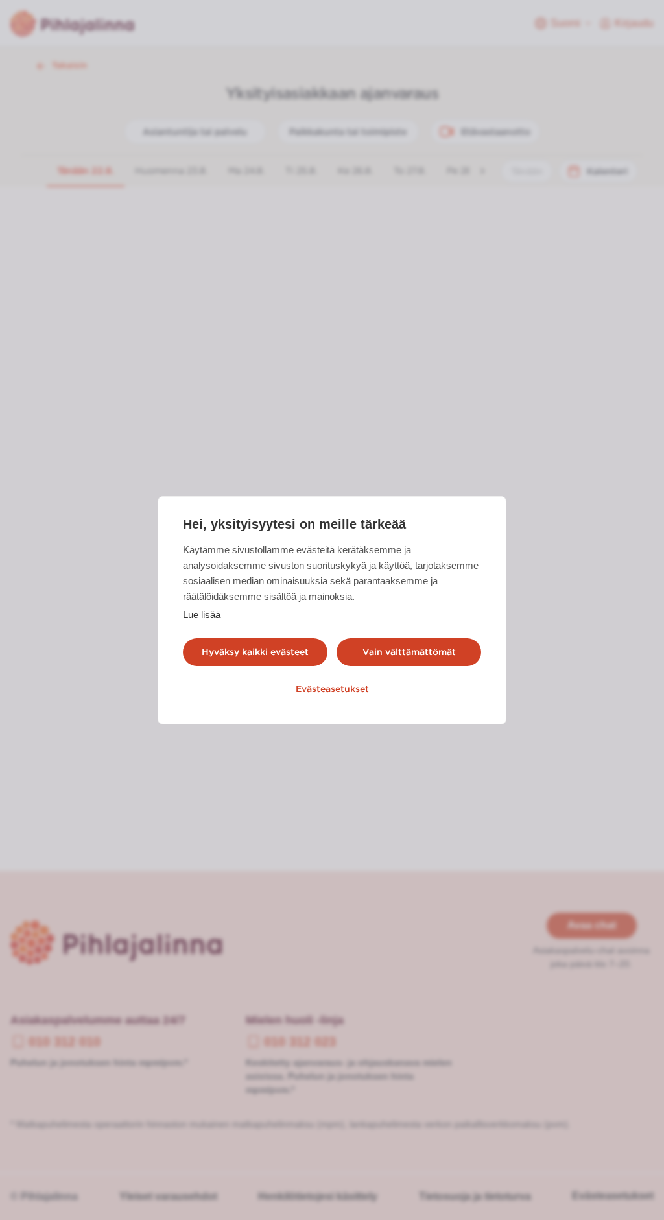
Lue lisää (201, 614)
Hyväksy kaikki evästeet (255, 652)
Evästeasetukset (332, 689)
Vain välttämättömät (409, 652)
